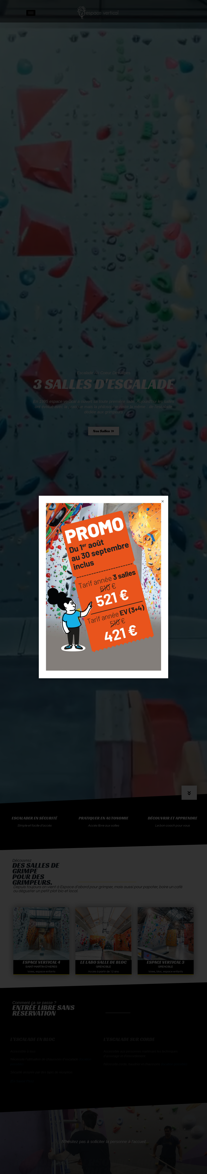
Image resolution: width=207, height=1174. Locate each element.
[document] (103, 587)
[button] (162, 501)
